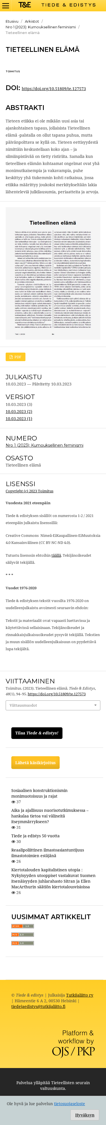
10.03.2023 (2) (19, 411)
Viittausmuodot (23, 705)
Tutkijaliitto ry (79, 995)
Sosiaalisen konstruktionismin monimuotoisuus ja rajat (39, 793)
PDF (17, 356)
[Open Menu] (5, 5)
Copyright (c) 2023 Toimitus (29, 490)
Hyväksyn (84, 1115)
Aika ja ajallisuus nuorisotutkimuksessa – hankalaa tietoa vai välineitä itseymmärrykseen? (49, 816)
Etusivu (12, 21)
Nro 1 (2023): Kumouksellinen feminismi (41, 27)
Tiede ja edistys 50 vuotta (35, 835)
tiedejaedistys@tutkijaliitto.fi (38, 1006)
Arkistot (32, 21)
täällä (56, 555)
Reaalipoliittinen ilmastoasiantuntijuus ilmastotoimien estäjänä (47, 852)
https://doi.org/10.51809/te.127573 (54, 88)
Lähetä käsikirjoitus (35, 762)
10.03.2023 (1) (19, 418)
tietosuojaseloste (69, 1103)
